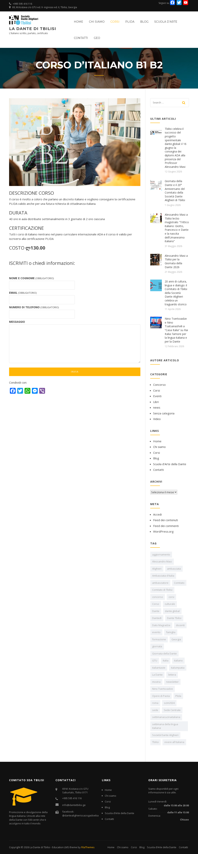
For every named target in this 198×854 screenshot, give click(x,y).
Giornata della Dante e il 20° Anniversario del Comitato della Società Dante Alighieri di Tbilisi (175, 190)
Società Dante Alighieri (165, 735)
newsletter (172, 682)
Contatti (81, 38)
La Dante (157, 674)
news (156, 407)
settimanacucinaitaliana (166, 717)
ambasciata (174, 568)
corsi (171, 597)
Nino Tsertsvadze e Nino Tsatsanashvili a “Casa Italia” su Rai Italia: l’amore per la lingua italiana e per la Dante (176, 330)
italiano (178, 660)
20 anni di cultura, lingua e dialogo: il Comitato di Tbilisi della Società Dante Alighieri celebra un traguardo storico (176, 293)
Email (23, 292)
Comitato (179, 583)
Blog (144, 21)
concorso (157, 597)
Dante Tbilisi (174, 618)
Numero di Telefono (34, 307)
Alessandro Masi (162, 561)
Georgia (176, 639)
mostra (156, 682)
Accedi (157, 514)
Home (78, 21)
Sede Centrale (172, 710)
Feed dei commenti (166, 526)
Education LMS (60, 847)
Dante (155, 611)
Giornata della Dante (164, 653)
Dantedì (156, 618)
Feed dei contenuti (165, 520)
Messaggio (17, 322)
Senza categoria (163, 413)
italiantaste (158, 667)
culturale (170, 604)
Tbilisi (155, 742)
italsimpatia (177, 667)
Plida (178, 696)
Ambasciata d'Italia (163, 575)
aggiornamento (161, 554)
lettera (172, 674)
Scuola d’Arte (165, 21)
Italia (165, 660)
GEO (97, 38)
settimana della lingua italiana (165, 726)
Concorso (159, 385)
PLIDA (129, 21)
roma (155, 703)
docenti (180, 625)
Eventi (157, 396)
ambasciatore (160, 583)
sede (155, 710)
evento (156, 632)
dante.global (172, 611)
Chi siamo (97, 21)
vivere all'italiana (174, 742)
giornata (157, 646)
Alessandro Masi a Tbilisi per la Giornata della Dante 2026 (176, 261)
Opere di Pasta (161, 696)
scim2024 (169, 703)
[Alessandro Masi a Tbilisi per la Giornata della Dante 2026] (156, 259)
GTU (154, 660)
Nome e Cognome (31, 278)
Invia (75, 371)
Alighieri (156, 568)
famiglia (170, 632)
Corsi (114, 21)
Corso (155, 604)
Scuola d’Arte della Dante (169, 464)
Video (157, 419)
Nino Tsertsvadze (162, 688)
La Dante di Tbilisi (32, 28)
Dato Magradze (161, 625)
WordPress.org (163, 531)
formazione (159, 639)
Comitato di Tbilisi (162, 589)
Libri (156, 402)
